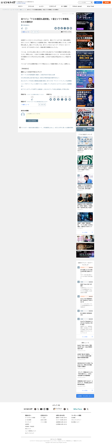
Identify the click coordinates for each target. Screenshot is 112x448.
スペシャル (31, 6)
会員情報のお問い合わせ (61, 422)
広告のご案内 (44, 419)
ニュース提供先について (30, 431)
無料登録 (107, 2)
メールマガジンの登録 (30, 417)
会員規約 (27, 424)
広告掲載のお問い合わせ (61, 424)
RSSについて (28, 428)
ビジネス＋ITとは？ (21, 3)
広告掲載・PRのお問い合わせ (84, 396)
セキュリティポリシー (76, 419)
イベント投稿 (44, 422)
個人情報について (75, 422)
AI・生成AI (64, 6)
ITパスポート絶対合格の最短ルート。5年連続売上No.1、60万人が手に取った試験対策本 (47, 127)
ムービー (41, 6)
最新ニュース (26, 32)
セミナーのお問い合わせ (61, 419)
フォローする (36, 31)
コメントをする (32, 120)
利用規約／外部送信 (29, 426)
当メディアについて (29, 433)
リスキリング (52, 6)
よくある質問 (28, 419)
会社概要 (73, 417)
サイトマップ (28, 422)
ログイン (98, 2)
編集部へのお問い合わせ (61, 417)
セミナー (20, 6)
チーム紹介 (43, 417)
